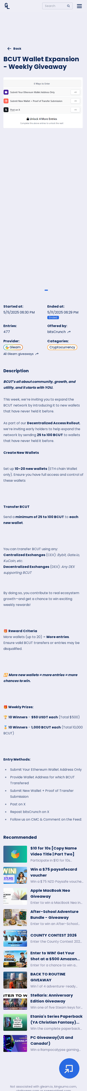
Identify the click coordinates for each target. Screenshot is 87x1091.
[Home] (7, 6)
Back (17, 48)
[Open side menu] (79, 6)
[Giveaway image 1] (40, 290)
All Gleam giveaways (18, 354)
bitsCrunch (56, 331)
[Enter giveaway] (69, 1068)
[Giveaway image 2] (46, 290)
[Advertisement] (43, 30)
